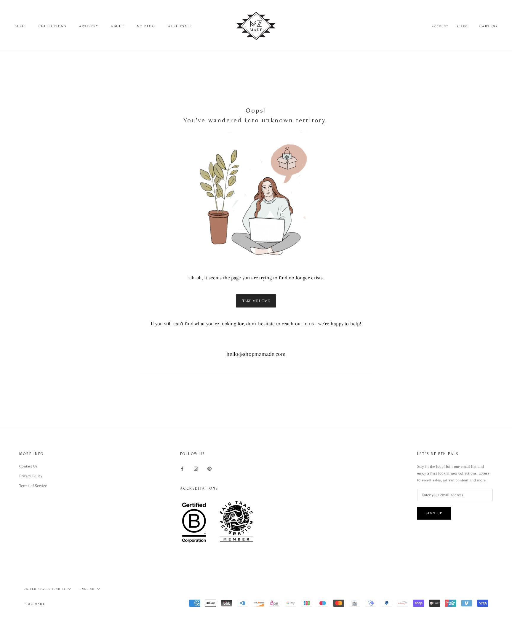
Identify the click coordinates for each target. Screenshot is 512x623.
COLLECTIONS (53, 26)
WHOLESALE (179, 26)
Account (440, 26)
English (87, 588)
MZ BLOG (146, 26)
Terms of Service (33, 485)
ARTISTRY (88, 26)
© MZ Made (34, 604)
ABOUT (117, 26)
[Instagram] (196, 468)
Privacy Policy (30, 476)
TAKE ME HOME (256, 301)
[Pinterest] (209, 468)
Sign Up (434, 513)
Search (463, 26)
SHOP (20, 26)
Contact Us (28, 466)
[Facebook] (182, 468)
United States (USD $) (44, 588)
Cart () (488, 26)
